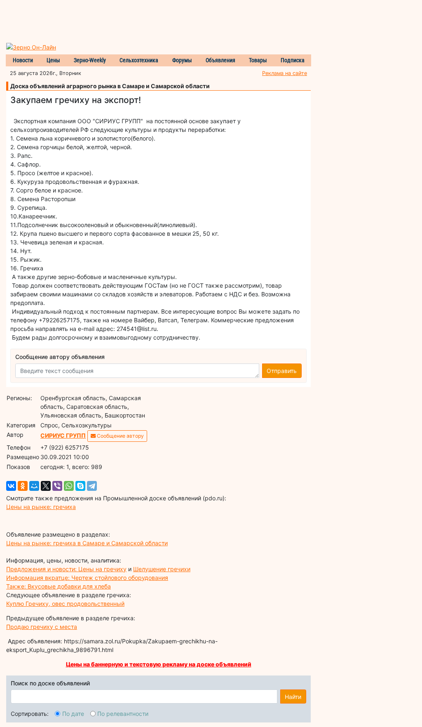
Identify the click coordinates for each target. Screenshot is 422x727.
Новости (23, 60)
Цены (53, 60)
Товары (258, 60)
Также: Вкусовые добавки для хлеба (58, 586)
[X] (46, 486)
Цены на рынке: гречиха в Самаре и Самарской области (87, 542)
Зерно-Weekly (90, 60)
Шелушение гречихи (161, 568)
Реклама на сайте (284, 73)
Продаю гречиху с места (41, 626)
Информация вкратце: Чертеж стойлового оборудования (87, 577)
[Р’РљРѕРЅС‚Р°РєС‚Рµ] (11, 486)
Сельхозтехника (139, 60)
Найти (293, 696)
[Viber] (57, 486)
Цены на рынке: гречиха (41, 506)
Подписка (293, 60)
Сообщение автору (120, 436)
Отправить (282, 370)
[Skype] (80, 486)
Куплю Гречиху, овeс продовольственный (65, 603)
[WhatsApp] (69, 486)
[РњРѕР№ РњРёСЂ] (34, 486)
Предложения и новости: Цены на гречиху (66, 568)
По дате (73, 713)
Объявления (220, 60)
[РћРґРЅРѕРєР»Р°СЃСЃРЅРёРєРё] (23, 486)
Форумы (182, 60)
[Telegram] (92, 486)
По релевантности (122, 713)
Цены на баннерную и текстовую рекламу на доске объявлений (158, 664)
